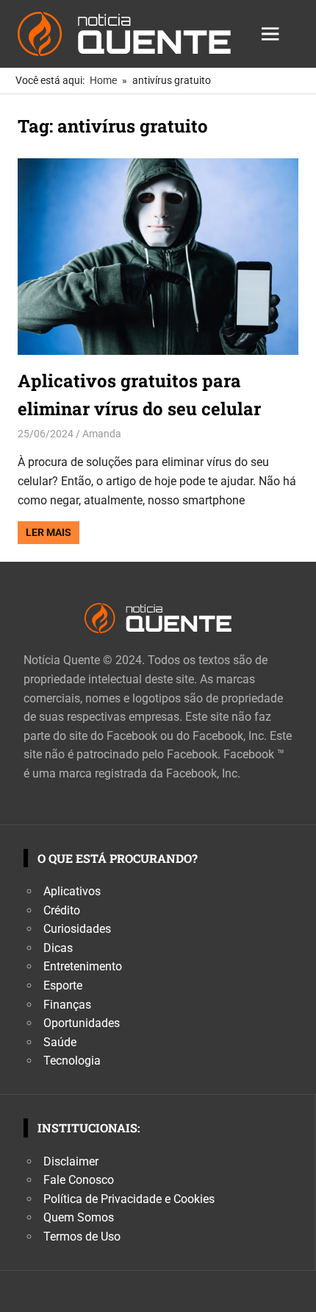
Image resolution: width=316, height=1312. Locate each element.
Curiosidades (77, 929)
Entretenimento (82, 966)
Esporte (62, 985)
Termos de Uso (82, 1237)
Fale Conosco (78, 1180)
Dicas (58, 948)
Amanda (101, 434)
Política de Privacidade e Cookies (129, 1199)
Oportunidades (81, 1023)
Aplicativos (72, 891)
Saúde (59, 1042)
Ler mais (48, 532)
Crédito (61, 910)
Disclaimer (70, 1161)
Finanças (67, 1005)
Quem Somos (78, 1217)
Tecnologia (72, 1061)
